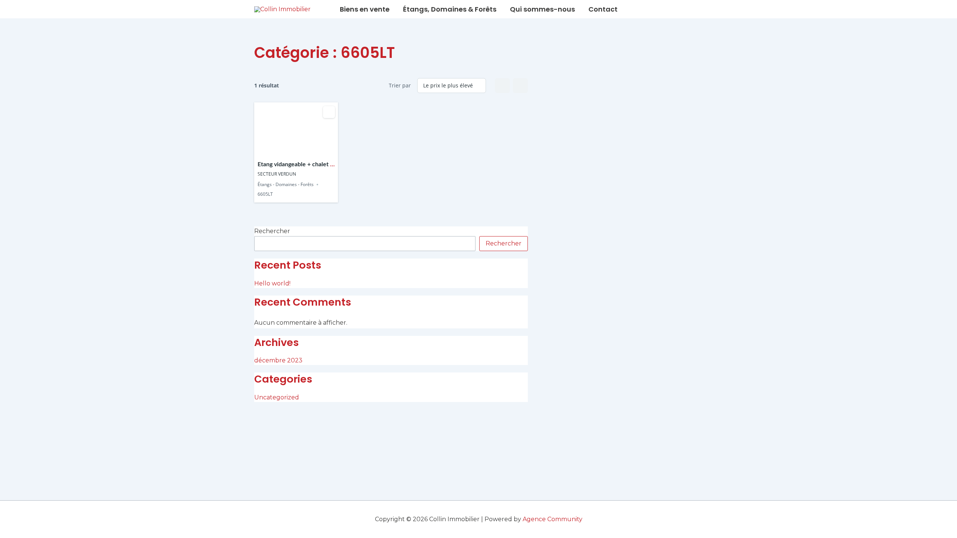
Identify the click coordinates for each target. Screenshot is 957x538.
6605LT (265, 194)
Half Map (520, 85)
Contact (603, 9)
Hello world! (272, 283)
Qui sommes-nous (542, 9)
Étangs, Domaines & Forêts (449, 9)
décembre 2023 (278, 360)
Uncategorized (276, 397)
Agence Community (552, 519)
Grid (502, 85)
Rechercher (272, 231)
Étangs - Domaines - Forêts (286, 184)
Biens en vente (365, 9)
